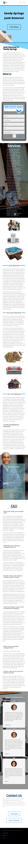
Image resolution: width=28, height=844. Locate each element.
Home (4, 838)
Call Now (14, 26)
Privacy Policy (6, 833)
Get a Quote (14, 820)
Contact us (5, 835)
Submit (21, 136)
